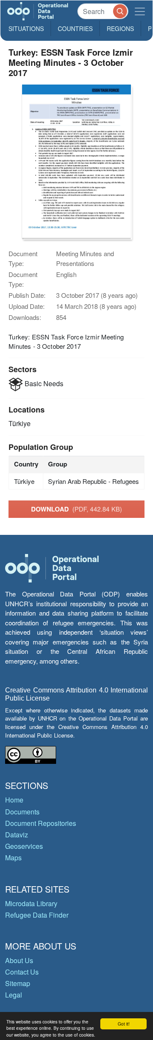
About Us (19, 960)
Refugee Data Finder (36, 915)
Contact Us (22, 972)
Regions (120, 28)
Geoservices (24, 846)
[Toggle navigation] (139, 11)
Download (76, 509)
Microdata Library (31, 903)
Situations (26, 28)
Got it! (124, 1023)
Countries (75, 28)
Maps (13, 857)
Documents (22, 812)
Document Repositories (40, 823)
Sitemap (17, 983)
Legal (13, 995)
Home (14, 800)
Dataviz (16, 834)
